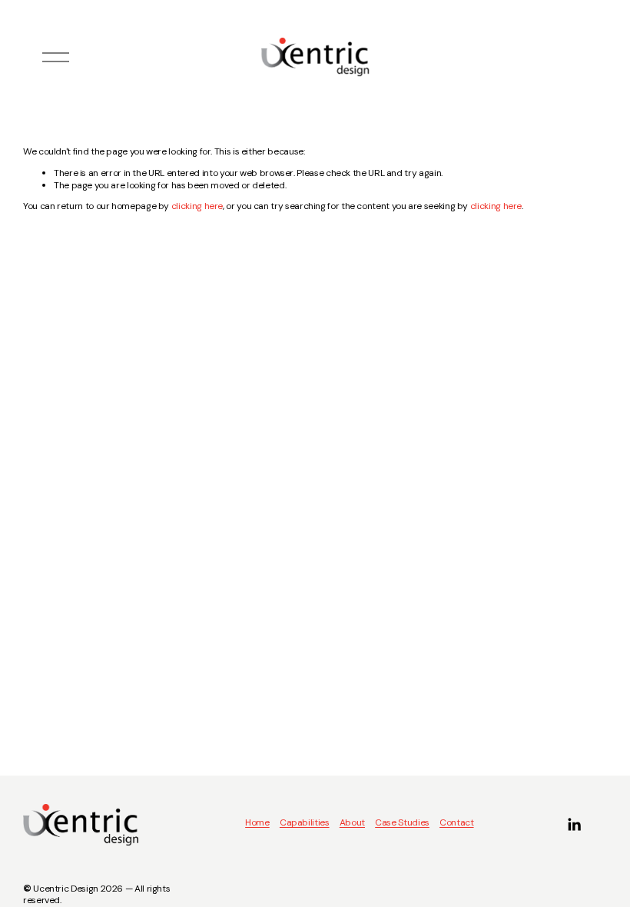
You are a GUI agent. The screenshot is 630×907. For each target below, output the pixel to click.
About (352, 823)
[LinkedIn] (574, 824)
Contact (456, 823)
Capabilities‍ (305, 823)
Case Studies (402, 823)
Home (257, 823)
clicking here (197, 206)
